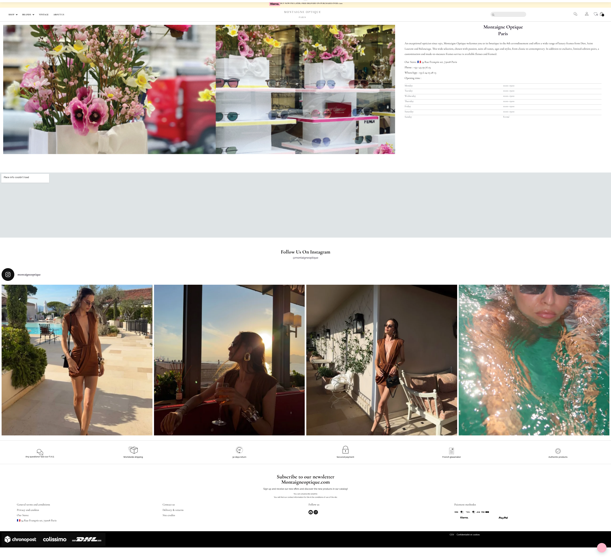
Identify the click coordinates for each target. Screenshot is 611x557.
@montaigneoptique (305, 257)
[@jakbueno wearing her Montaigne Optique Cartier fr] (77, 360)
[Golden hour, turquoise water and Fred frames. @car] (534, 360)
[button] (602, 548)
